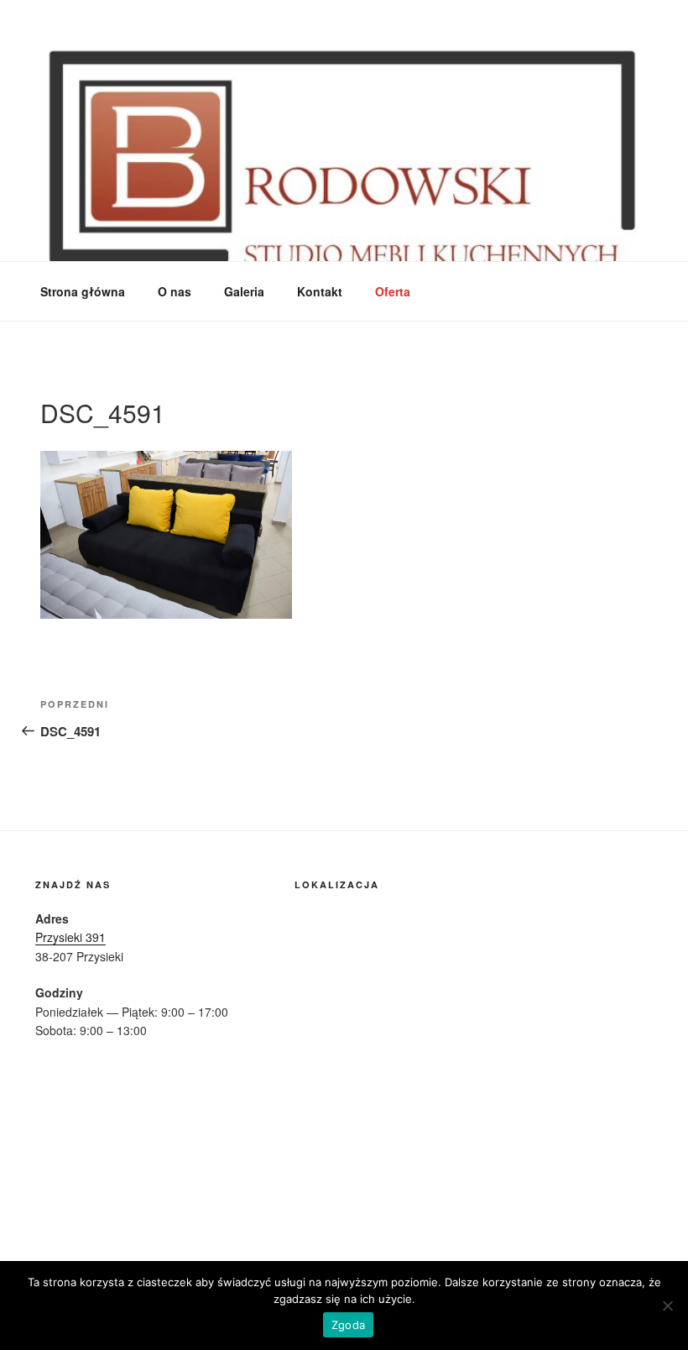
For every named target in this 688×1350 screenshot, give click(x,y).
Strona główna (82, 291)
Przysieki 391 (70, 937)
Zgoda (348, 1325)
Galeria (244, 291)
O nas (174, 291)
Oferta (392, 291)
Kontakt (319, 291)
